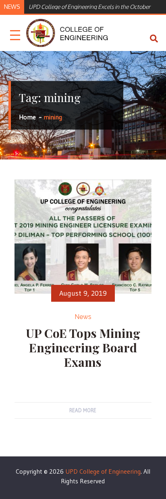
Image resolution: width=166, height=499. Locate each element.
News (83, 317)
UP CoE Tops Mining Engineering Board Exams (83, 347)
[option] (93, 6)
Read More (82, 410)
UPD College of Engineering (103, 471)
